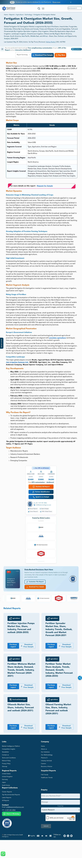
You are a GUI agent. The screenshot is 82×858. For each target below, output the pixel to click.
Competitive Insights (8, 749)
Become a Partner (46, 766)
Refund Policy (6, 760)
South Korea (6, 785)
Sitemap (4, 766)
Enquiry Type (61, 806)
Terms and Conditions (9, 758)
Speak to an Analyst (42, 497)
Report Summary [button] (22, 54)
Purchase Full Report (43, 486)
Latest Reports (6, 797)
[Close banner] (71, 2)
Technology (28, 14)
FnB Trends (44, 774)
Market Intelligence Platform (11, 746)
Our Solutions (45, 752)
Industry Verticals (46, 760)
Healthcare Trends (46, 777)
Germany (5, 779)
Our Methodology (46, 755)
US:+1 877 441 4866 (41, 503)
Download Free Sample (36, 587)
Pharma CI (44, 758)
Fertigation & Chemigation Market (44, 14)
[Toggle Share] (80, 678)
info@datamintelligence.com (43, 505)
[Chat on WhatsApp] (11, 814)
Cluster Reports (7, 792)
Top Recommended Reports (11, 794)
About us (44, 749)
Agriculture (19, 14)
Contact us (5, 755)
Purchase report (13, 646)
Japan (4, 782)
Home (6, 14)
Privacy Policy (6, 763)
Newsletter (5, 752)
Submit (46, 826)
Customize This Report (36, 581)
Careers (43, 763)
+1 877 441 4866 (10, 810)
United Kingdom (7, 776)
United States (6, 773)
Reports (11, 14)
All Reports (5, 800)
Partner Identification (42, 492)
